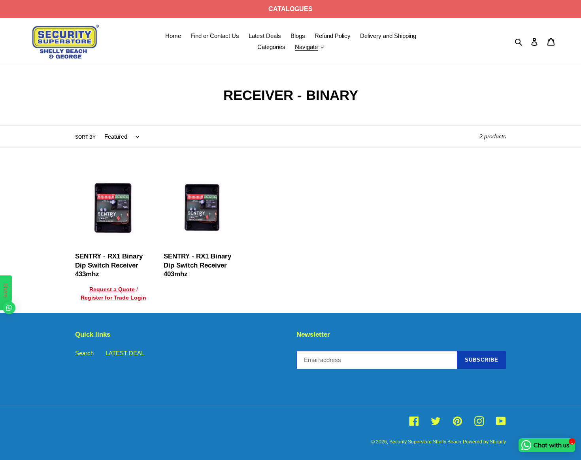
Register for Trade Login (113, 297)
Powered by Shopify (484, 442)
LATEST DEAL (125, 353)
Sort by (85, 137)
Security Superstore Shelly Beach (425, 442)
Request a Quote (112, 289)
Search (84, 353)
